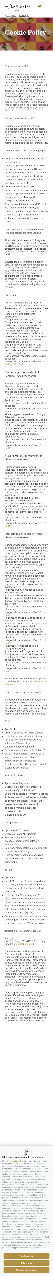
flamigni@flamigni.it (23, 943)
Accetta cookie (26, 1256)
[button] (49, 1150)
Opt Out (18, 364)
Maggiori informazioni (26, 1270)
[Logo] (17, 7)
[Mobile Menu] (46, 7)
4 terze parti (16, 1161)
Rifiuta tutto (26, 1263)
